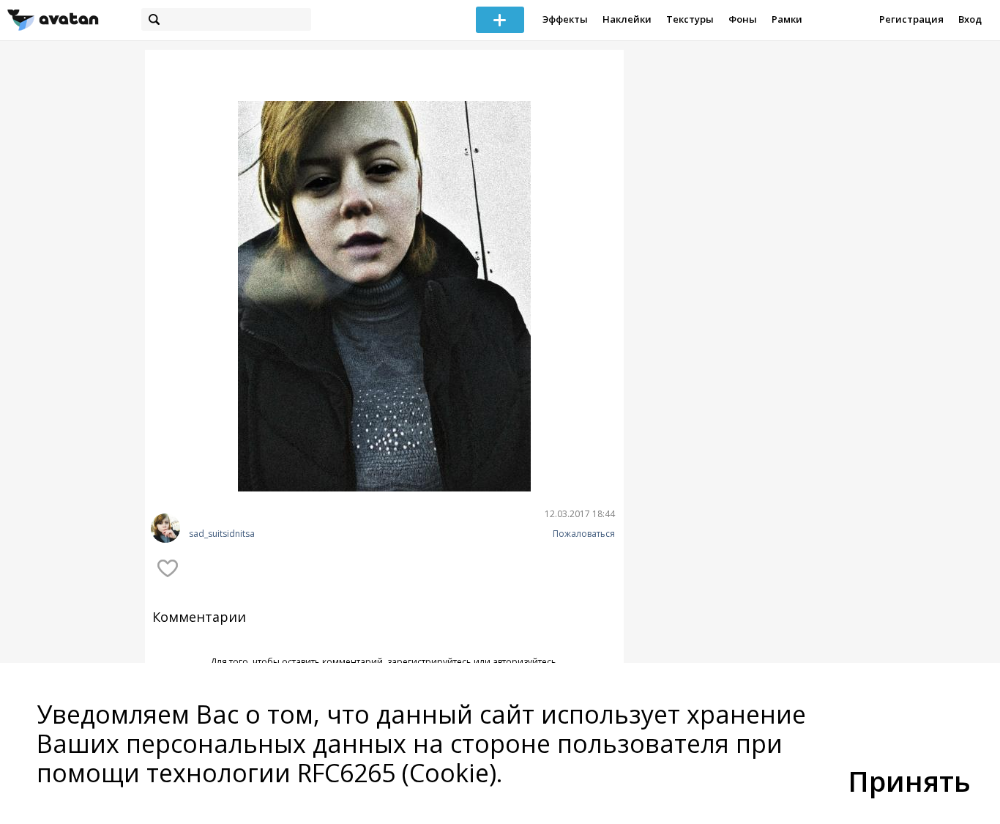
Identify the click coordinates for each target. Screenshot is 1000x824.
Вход (970, 19)
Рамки (787, 19)
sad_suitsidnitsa (222, 534)
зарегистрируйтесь (429, 662)
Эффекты (565, 19)
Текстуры (690, 19)
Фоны (742, 19)
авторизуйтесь (524, 662)
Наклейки (627, 19)
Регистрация (911, 19)
